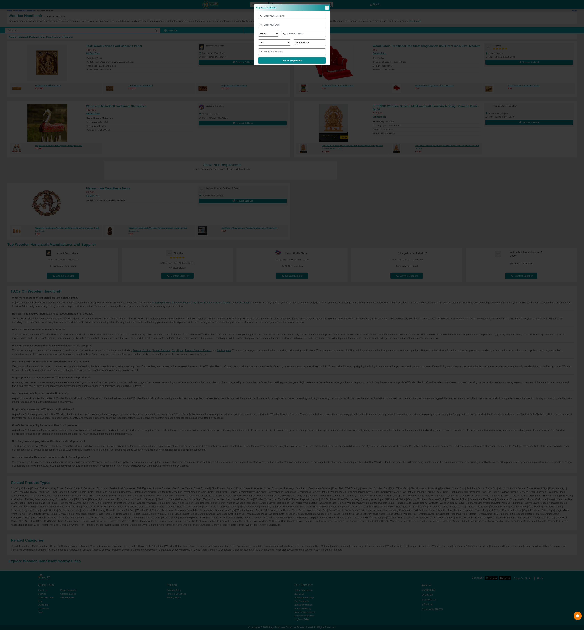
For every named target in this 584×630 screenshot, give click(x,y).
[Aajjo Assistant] (578, 616)
